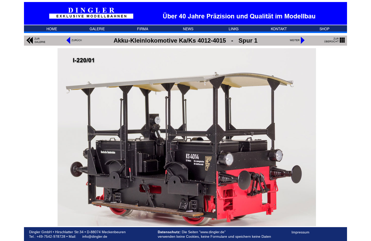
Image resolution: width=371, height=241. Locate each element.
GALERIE (97, 29)
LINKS (233, 29)
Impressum (300, 232)
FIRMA (142, 29)
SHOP (324, 29)
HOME (51, 29)
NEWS (188, 29)
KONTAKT (279, 29)
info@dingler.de (94, 236)
